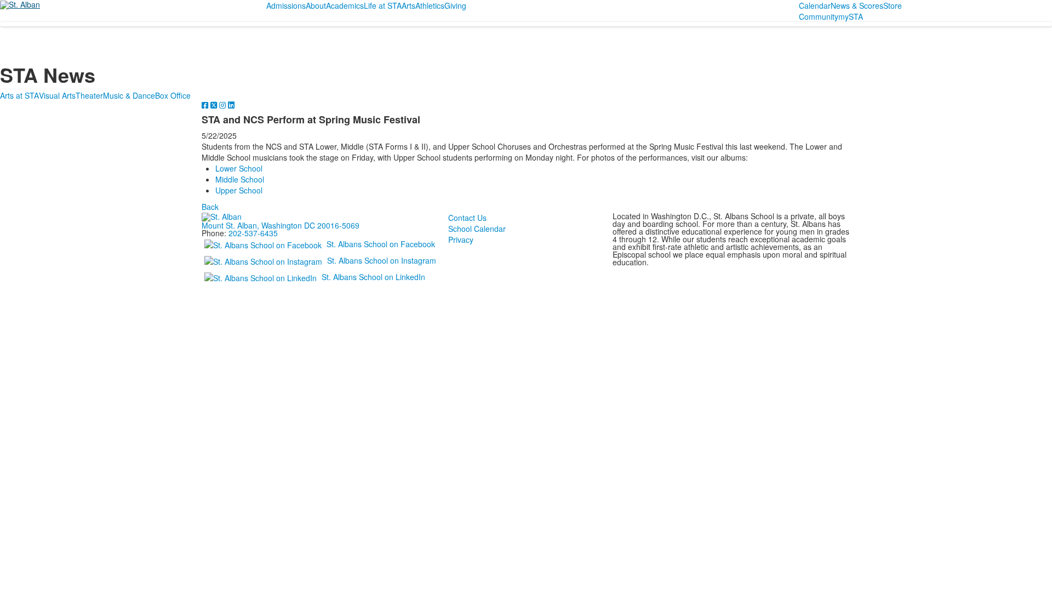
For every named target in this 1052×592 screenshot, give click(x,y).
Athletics (429, 5)
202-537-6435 (253, 232)
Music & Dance (129, 95)
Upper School (238, 190)
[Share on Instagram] (223, 104)
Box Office (173, 95)
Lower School (238, 168)
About (316, 5)
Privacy (460, 239)
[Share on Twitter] (214, 104)
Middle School (239, 179)
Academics (345, 5)
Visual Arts (57, 95)
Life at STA (383, 5)
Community (818, 16)
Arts (408, 5)
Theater (89, 95)
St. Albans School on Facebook (381, 243)
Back (210, 206)
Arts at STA (19, 95)
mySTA (850, 16)
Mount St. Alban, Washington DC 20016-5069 (280, 225)
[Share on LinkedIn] (231, 104)
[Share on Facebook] (206, 104)
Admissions (286, 5)
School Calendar (477, 228)
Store (892, 5)
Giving (455, 5)
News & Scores (857, 5)
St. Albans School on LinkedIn (373, 276)
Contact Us (467, 217)
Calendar (815, 5)
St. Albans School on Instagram (381, 260)
